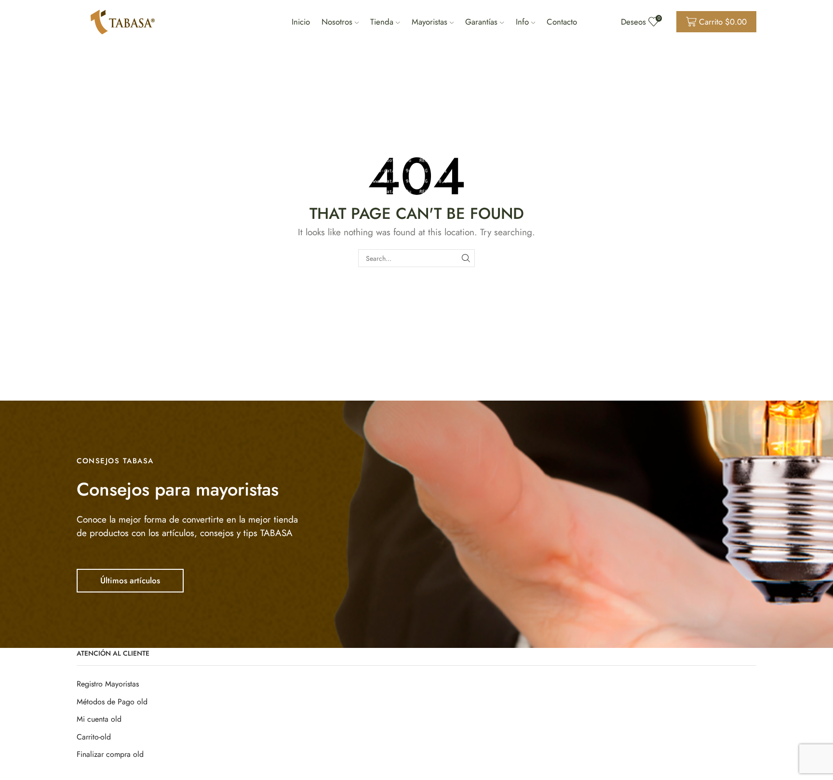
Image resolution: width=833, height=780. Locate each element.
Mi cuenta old (99, 719)
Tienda (381, 21)
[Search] (466, 258)
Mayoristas (429, 21)
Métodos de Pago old (112, 701)
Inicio (301, 21)
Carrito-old (94, 736)
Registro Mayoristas (108, 683)
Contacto (562, 21)
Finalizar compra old (110, 754)
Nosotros (337, 21)
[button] (130, 580)
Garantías (481, 21)
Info (522, 21)
